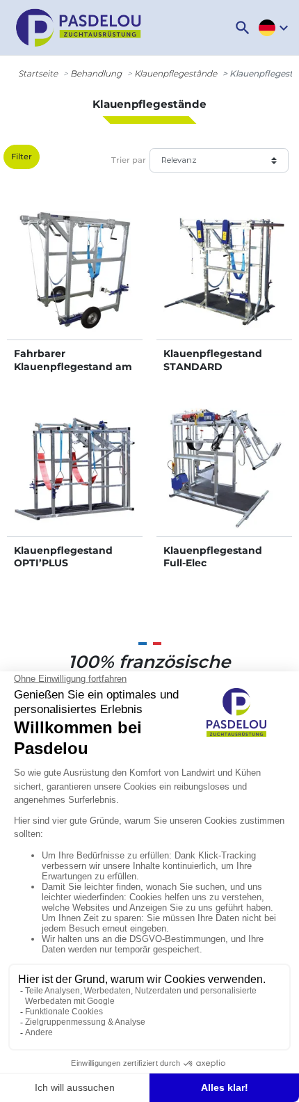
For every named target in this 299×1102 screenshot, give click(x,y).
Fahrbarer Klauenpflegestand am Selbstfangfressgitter (73, 366)
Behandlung (96, 73)
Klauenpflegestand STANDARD (212, 359)
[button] (243, 28)
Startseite (38, 73)
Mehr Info (75, 286)
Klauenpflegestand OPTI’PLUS (63, 556)
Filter (21, 156)
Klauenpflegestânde (175, 73)
